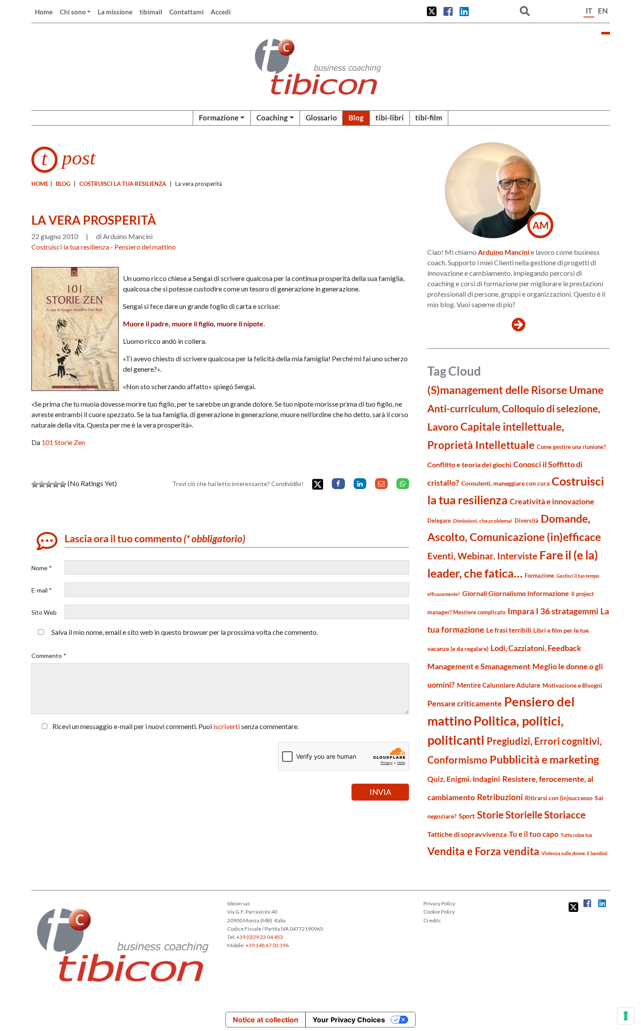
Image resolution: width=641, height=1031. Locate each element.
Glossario (321, 117)
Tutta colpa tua (576, 835)
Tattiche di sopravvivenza (467, 834)
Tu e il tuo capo (534, 834)
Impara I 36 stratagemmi (553, 611)
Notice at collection (265, 1019)
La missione (115, 12)
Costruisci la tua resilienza (122, 183)
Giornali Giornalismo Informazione (515, 593)
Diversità (527, 520)
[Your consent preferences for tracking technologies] (625, 1015)
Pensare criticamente (464, 703)
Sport (467, 816)
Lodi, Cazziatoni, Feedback (536, 648)
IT (589, 10)
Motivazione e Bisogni (572, 685)
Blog (356, 117)
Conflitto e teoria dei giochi (469, 464)
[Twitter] (317, 484)
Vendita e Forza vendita (483, 851)
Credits (432, 920)
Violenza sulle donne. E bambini (574, 853)
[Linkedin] (360, 483)
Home (44, 12)
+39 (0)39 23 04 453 (259, 937)
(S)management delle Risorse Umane (515, 390)
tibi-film (428, 117)
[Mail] (381, 483)
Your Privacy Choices (349, 1019)
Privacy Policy (439, 903)
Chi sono (73, 12)
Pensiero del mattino (145, 247)
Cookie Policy (439, 911)
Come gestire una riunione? (571, 446)
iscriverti (226, 726)
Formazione (219, 117)
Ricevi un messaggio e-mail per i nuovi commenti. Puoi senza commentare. (175, 726)
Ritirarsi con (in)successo (559, 798)
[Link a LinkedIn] (464, 11)
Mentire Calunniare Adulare (498, 685)
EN (603, 10)
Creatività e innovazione (552, 501)
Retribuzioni (500, 797)
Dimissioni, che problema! (482, 521)
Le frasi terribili (508, 630)
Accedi (221, 12)
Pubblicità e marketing (544, 759)
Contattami (186, 12)
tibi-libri (389, 117)
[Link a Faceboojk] (448, 11)
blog (63, 183)
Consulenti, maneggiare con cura (505, 483)
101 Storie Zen (63, 442)
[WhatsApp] (402, 483)
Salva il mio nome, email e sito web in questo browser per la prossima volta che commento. (184, 632)
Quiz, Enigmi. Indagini (463, 779)
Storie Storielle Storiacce (531, 815)
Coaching (272, 117)
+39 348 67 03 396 (267, 945)
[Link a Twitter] (431, 11)
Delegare (439, 520)
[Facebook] (338, 483)
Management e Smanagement (478, 666)
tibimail (151, 12)
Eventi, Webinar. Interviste (482, 555)
